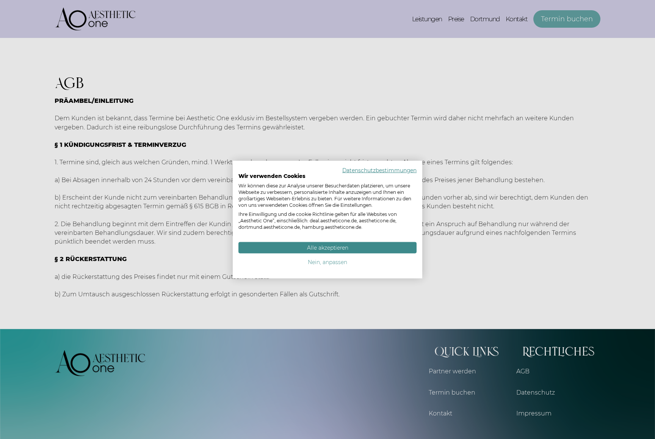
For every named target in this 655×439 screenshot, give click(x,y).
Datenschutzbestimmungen (379, 170)
